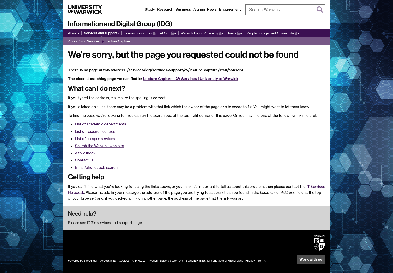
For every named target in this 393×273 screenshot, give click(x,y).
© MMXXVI (139, 260)
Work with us (310, 259)
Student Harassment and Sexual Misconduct (214, 260)
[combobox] (285, 9)
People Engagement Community (270, 33)
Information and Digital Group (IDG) (120, 24)
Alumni (199, 9)
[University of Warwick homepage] (85, 9)
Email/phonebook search (96, 167)
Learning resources (139, 33)
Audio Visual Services (84, 41)
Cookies (124, 260)
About (72, 33)
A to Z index (85, 153)
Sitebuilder (91, 260)
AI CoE (168, 33)
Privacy (250, 260)
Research (165, 9)
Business (183, 9)
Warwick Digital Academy (199, 33)
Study (150, 9)
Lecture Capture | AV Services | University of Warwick (190, 78)
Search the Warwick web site (99, 145)
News (212, 9)
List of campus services (95, 138)
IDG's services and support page (114, 222)
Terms (262, 260)
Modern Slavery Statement (166, 260)
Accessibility (108, 260)
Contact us (84, 160)
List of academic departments (100, 124)
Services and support (100, 33)
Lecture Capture (118, 41)
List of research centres (95, 131)
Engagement (230, 9)
